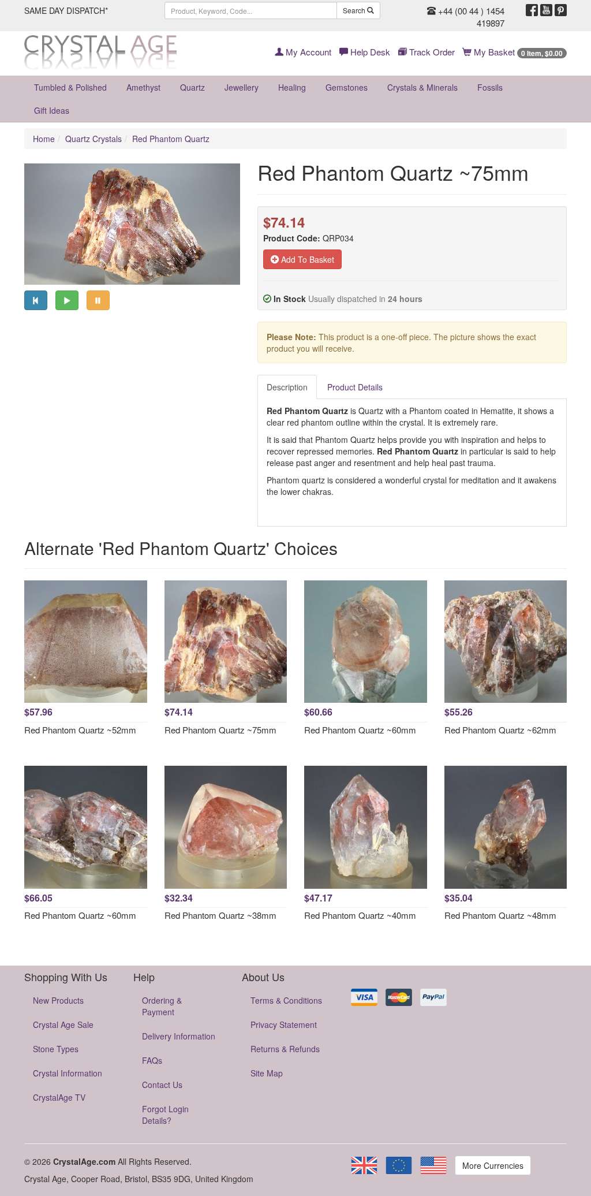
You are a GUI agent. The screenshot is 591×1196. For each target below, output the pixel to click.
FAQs (152, 1060)
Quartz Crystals (93, 138)
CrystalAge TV (59, 1097)
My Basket (517, 52)
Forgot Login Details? (165, 1114)
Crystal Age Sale (63, 1024)
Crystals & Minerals (422, 87)
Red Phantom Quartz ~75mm (220, 730)
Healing (292, 87)
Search (355, 10)
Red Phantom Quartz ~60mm (360, 730)
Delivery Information (178, 1036)
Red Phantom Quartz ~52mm (80, 730)
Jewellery (242, 87)
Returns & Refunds (285, 1049)
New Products (58, 1000)
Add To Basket (306, 259)
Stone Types (55, 1049)
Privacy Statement (283, 1024)
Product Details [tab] (355, 387)
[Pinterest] (561, 10)
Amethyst (143, 87)
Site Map (266, 1073)
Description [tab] (287, 387)
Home (44, 138)
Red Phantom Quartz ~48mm (500, 915)
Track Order (431, 52)
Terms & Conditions (286, 1000)
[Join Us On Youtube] (546, 10)
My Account (307, 52)
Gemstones (347, 87)
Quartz (192, 87)
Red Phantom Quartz (171, 138)
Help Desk (369, 52)
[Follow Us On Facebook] (532, 10)
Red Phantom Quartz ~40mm (360, 915)
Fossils (490, 87)
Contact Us (162, 1084)
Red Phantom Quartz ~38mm (220, 915)
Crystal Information (67, 1073)
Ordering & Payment (162, 1006)
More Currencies (492, 1165)
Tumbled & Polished (70, 87)
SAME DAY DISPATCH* (66, 10)
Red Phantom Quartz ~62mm (500, 730)
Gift (51, 110)
